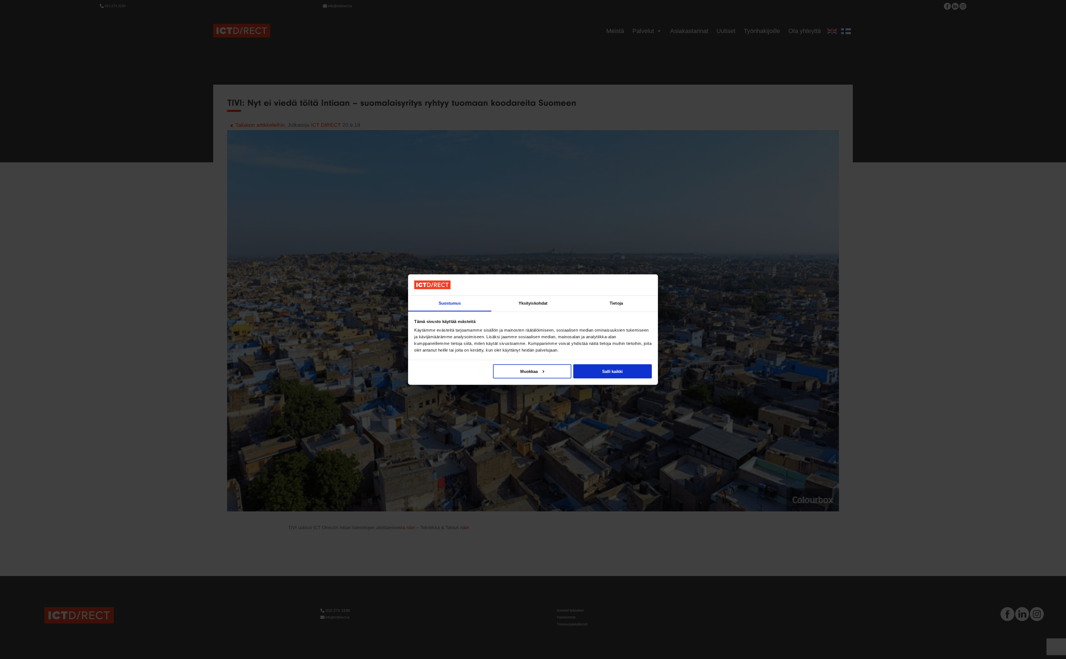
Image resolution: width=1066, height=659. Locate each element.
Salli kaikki (612, 371)
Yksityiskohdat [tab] (533, 303)
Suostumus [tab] (450, 303)
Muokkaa (529, 371)
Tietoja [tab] (616, 303)
